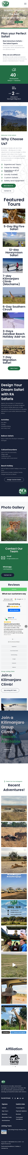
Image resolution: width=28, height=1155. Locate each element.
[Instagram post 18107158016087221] (14, 1017)
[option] (14, 526)
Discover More (14, 22)
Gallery (17, 1146)
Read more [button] (7, 634)
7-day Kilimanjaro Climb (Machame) (11, 280)
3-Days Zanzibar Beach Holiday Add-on (14, 334)
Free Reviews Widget (14, 641)
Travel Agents (20, 1108)
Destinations (6, 1120)
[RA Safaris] (5, 4)
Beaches (4, 1114)
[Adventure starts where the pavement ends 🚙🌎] (14, 886)
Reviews (18, 1114)
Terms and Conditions (19, 1118)
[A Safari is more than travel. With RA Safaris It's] (14, 991)
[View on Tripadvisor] (5, 618)
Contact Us (4, 1148)
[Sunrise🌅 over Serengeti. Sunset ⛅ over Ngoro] (14, 939)
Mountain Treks (7, 1117)
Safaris (4, 1108)
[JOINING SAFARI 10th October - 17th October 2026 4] (14, 860)
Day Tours (5, 1111)
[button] (2, 626)
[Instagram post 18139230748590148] (14, 912)
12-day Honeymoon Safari (14, 252)
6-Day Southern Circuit (14, 308)
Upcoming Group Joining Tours (17, 1129)
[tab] (14, 589)
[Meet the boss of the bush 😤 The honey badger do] (14, 965)
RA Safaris (12, 1141)
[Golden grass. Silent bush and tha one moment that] (14, 834)
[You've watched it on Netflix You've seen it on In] (14, 808)
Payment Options (21, 1111)
